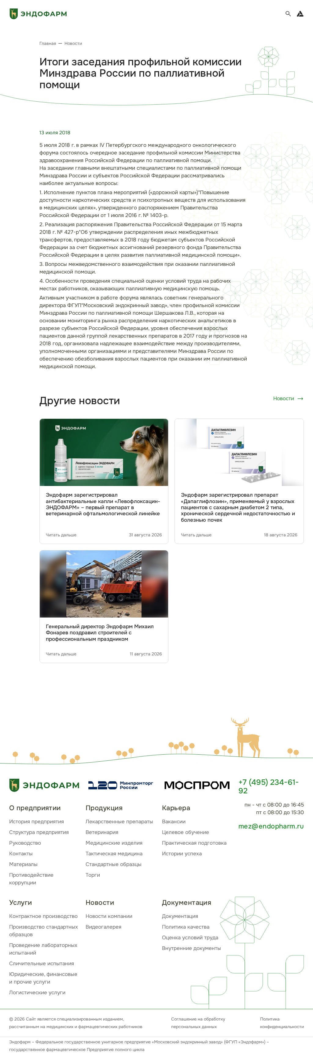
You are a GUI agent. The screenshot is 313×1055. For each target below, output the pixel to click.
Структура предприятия (39, 832)
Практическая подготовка (194, 843)
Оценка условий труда (190, 937)
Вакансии (174, 821)
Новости (283, 398)
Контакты (21, 853)
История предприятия (36, 821)
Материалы (23, 864)
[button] (247, 739)
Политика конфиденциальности (282, 1022)
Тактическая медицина (114, 853)
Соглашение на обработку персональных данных (198, 1022)
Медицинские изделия (114, 843)
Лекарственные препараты (119, 821)
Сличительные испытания (41, 963)
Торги (93, 875)
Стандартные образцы (114, 864)
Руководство (25, 843)
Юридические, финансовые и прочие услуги (43, 978)
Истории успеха (182, 853)
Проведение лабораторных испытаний (43, 949)
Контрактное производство (43, 916)
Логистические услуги (37, 992)
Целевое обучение (185, 832)
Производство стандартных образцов (43, 931)
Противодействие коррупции (31, 879)
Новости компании (109, 916)
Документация (180, 916)
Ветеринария (102, 832)
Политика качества (185, 927)
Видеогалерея (103, 927)
